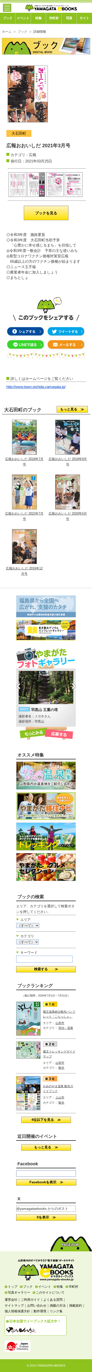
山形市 (59, 1023)
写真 (69, 18)
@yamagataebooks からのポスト (42, 1209)
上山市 (59, 1097)
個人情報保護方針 (17, 1311)
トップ (12, 1286)
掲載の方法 (58, 1305)
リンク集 (56, 1311)
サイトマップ (14, 1305)
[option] (46, 697)
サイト (84, 18)
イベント (23, 18)
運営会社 (11, 1299)
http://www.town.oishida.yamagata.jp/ (36, 387)
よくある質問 (53, 1299)
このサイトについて (50, 1292)
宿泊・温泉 (65, 1028)
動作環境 (40, 1311)
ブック (8, 18)
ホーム (7, 31)
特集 (38, 18)
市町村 (54, 18)
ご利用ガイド (30, 1299)
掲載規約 (75, 1305)
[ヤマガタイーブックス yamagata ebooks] (51, 6)
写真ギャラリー (19, 1292)
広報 (32, 155)
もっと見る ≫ (72, 409)
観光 (61, 1067)
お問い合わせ (36, 1305)
